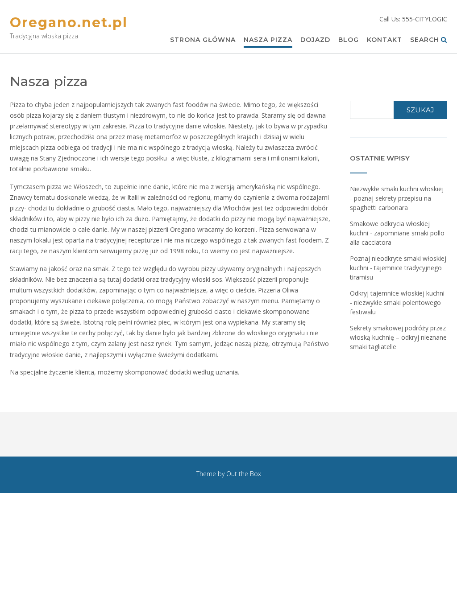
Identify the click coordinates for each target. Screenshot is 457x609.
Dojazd (315, 40)
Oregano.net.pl (69, 22)
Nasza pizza (268, 40)
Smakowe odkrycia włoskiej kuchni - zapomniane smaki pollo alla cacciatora (397, 233)
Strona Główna (203, 40)
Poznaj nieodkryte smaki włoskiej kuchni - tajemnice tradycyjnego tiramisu (398, 267)
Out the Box (243, 473)
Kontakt (384, 40)
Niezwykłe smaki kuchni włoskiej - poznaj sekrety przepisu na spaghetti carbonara (397, 198)
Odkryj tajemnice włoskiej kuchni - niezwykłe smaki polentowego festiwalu (397, 302)
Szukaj (420, 110)
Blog (348, 40)
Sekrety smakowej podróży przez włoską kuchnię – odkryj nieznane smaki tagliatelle (398, 337)
